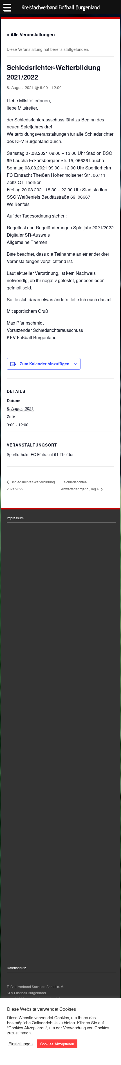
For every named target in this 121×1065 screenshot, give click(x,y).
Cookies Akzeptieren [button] (57, 1043)
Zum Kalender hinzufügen (45, 363)
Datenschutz (16, 967)
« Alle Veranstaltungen (31, 34)
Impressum (15, 517)
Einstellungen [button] (20, 1043)
